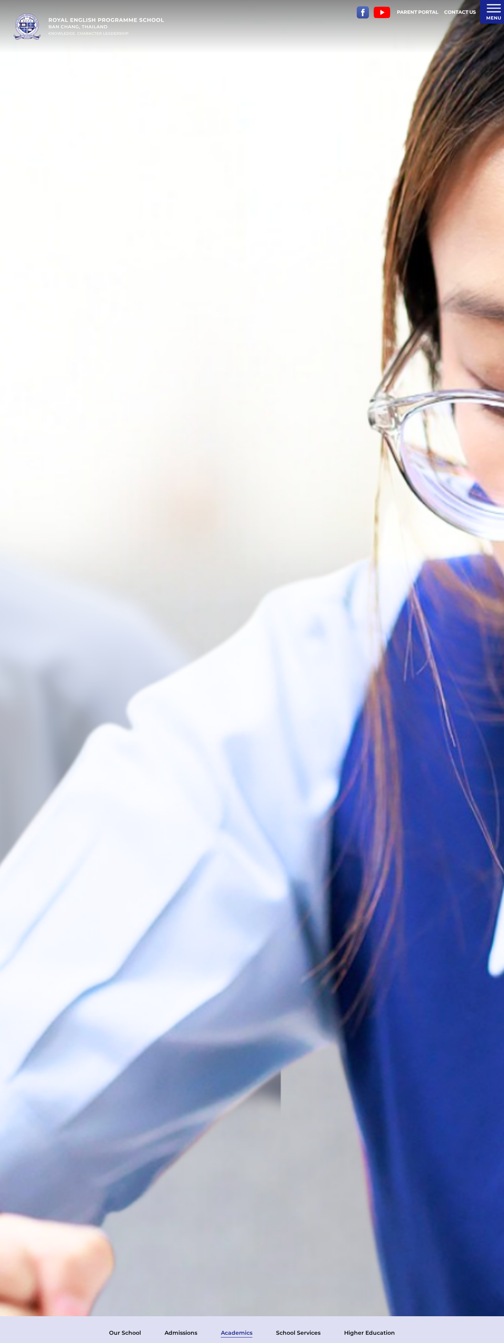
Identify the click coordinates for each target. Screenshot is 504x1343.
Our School (125, 1332)
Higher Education (369, 1332)
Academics (236, 1332)
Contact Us (460, 12)
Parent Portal (417, 12)
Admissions (181, 1332)
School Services (298, 1332)
